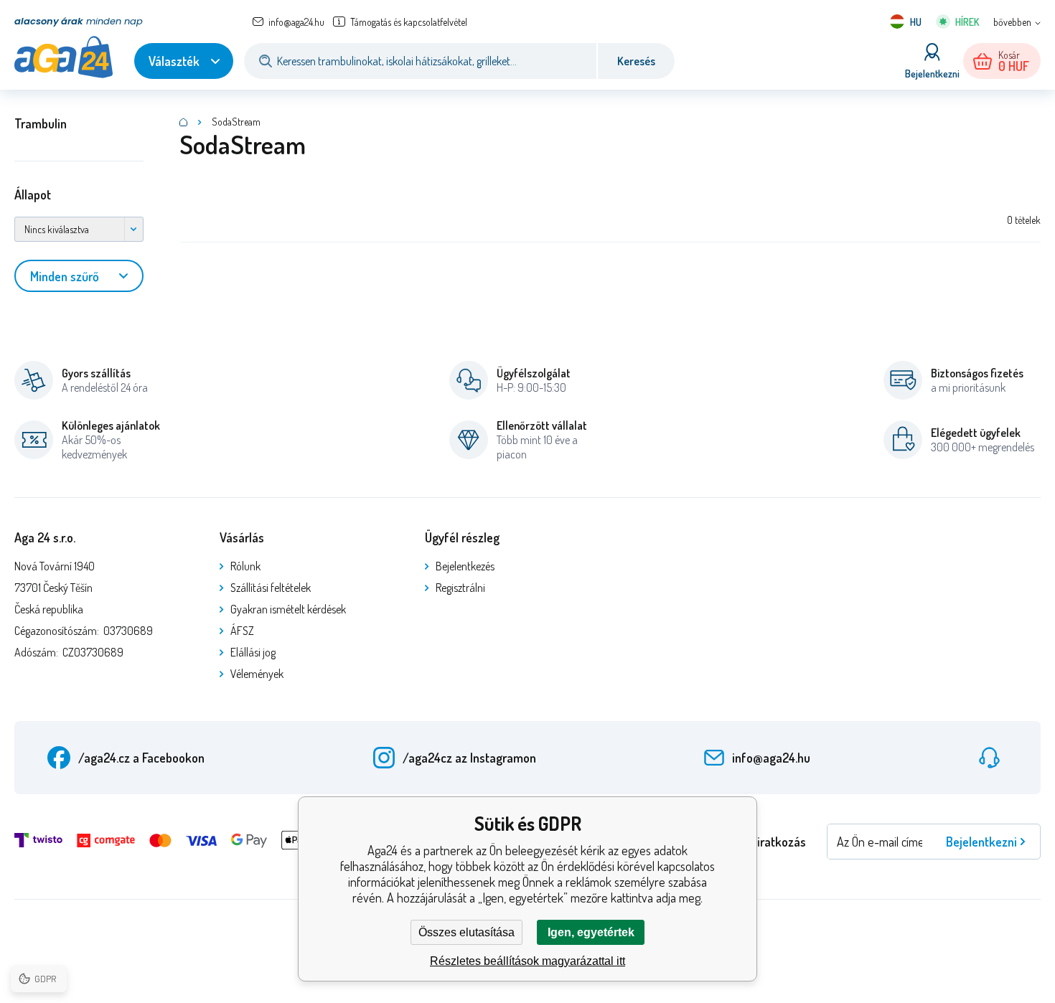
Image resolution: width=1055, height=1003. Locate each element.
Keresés (636, 61)
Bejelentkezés (465, 566)
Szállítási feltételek (270, 587)
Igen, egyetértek (591, 932)
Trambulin (40, 123)
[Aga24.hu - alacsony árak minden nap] (183, 122)
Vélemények (256, 674)
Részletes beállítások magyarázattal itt (527, 961)
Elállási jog (253, 652)
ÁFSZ (242, 630)
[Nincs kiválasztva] (79, 229)
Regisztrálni (460, 587)
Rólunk (245, 566)
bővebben (1012, 22)
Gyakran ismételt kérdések (288, 609)
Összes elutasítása (466, 932)
